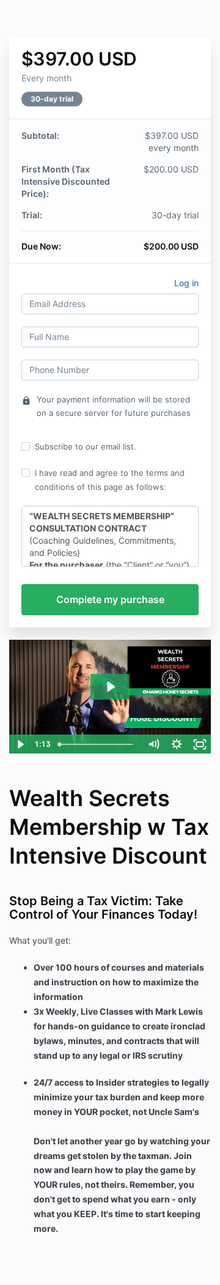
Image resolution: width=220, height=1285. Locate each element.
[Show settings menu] (176, 744)
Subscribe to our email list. (85, 446)
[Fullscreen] (199, 744)
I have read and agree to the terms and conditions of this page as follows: (110, 479)
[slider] (98, 744)
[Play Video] (20, 744)
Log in (186, 283)
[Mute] (153, 744)
